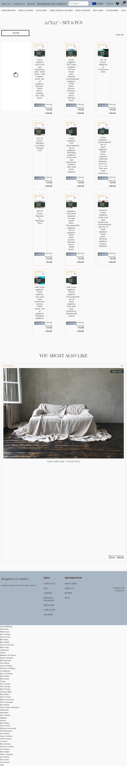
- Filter (15, 33)
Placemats (4, 712)
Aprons (3, 720)
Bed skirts (4, 639)
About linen (71, 583)
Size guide (49, 605)
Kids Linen (98, 10)
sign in (110, 3)
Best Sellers (5, 642)
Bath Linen (41, 10)
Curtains (3, 741)
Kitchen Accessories (8, 728)
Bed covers (4, 647)
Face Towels (5, 684)
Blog (67, 598)
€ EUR (100, 3)
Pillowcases (4, 631)
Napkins (3, 718)
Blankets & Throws (8, 655)
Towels (3, 681)
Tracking (48, 614)
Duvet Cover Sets (7, 645)
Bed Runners (5, 660)
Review (68, 593)
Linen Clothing (25, 10)
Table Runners (6, 731)
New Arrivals (5, 634)
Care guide (49, 610)
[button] (43, 46)
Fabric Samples (6, 658)
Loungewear (5, 671)
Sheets (2, 652)
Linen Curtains (82, 10)
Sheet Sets (4, 629)
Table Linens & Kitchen (61, 10)
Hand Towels (5, 697)
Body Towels (5, 689)
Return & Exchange (49, 599)
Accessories (112, 10)
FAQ (45, 588)
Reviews (31, 4)
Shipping (48, 593)
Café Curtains (5, 738)
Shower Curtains (7, 746)
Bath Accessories (7, 699)
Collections (4, 650)
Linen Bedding (8, 10)
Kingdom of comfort (52, 3)
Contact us (19, 4)
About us (6, 4)
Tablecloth (4, 710)
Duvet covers (5, 637)
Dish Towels (5, 725)
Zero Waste (4, 663)
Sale (123, 10)
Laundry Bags (6, 691)
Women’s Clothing (7, 668)
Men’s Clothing (6, 673)
